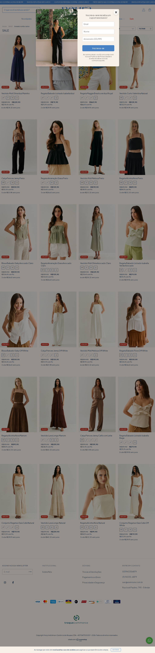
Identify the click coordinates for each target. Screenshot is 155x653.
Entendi (115, 650)
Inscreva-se (98, 48)
